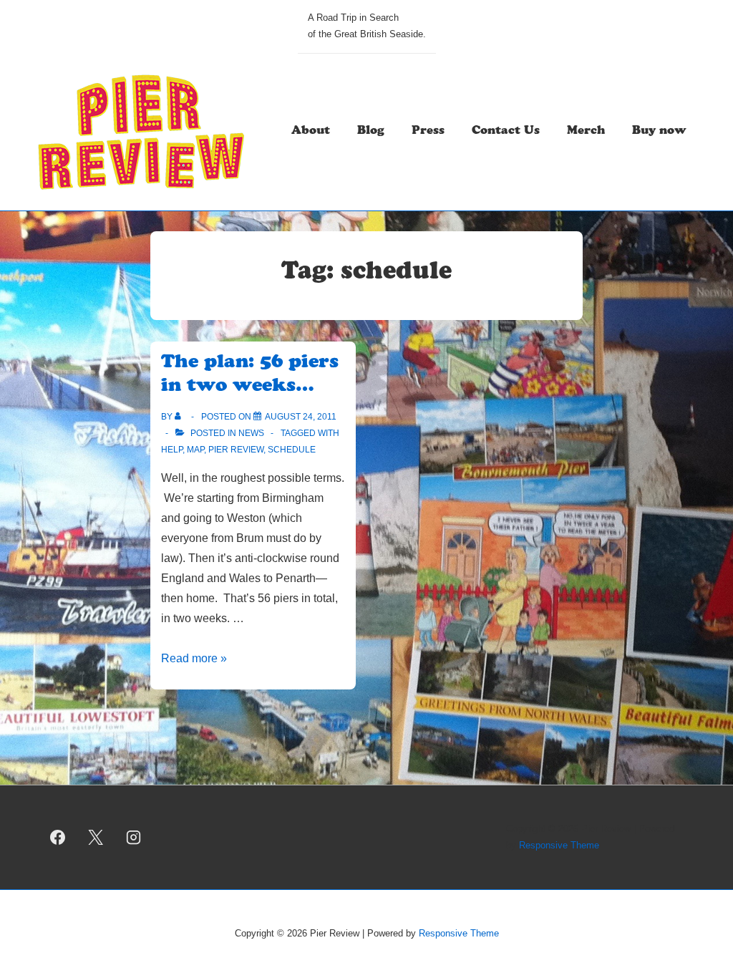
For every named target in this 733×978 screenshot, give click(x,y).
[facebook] (58, 838)
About (310, 131)
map (195, 450)
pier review (235, 450)
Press (428, 131)
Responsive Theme (559, 845)
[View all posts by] (181, 417)
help (172, 450)
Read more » (194, 658)
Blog (370, 131)
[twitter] (96, 838)
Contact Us (506, 131)
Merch (586, 131)
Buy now (659, 131)
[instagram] (133, 838)
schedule (292, 450)
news (251, 433)
